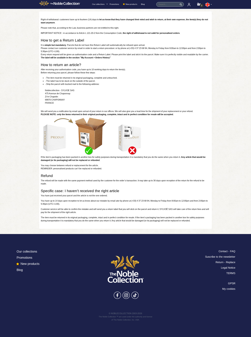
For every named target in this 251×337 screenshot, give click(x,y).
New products (131, 4)
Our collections (99, 4)
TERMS (230, 273)
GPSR (231, 283)
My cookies (228, 288)
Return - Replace (225, 262)
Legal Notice (228, 267)
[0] (198, 3)
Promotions (114, 4)
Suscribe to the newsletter (220, 256)
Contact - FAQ (227, 251)
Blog (143, 4)
